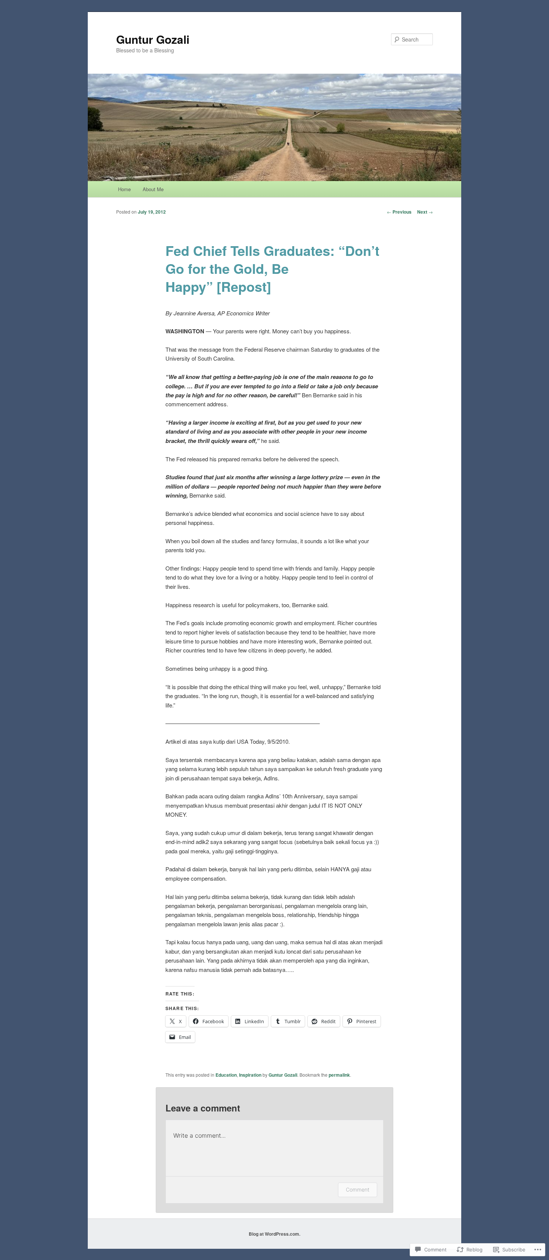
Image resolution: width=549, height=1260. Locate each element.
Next (425, 211)
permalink (339, 1074)
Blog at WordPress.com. (274, 1233)
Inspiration (250, 1074)
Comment (357, 1189)
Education (226, 1074)
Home (124, 189)
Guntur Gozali (152, 39)
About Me (153, 189)
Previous (399, 211)
